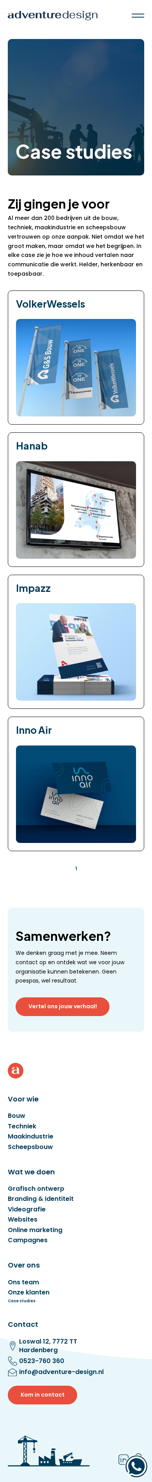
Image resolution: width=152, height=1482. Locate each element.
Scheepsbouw (30, 1147)
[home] (52, 15)
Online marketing (35, 1230)
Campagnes (28, 1240)
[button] (138, 16)
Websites (22, 1219)
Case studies (21, 1301)
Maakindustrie (30, 1136)
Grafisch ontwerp (36, 1189)
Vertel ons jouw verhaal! (62, 1006)
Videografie (27, 1209)
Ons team (23, 1282)
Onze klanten (28, 1292)
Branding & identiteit (41, 1199)
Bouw (16, 1116)
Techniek (22, 1126)
